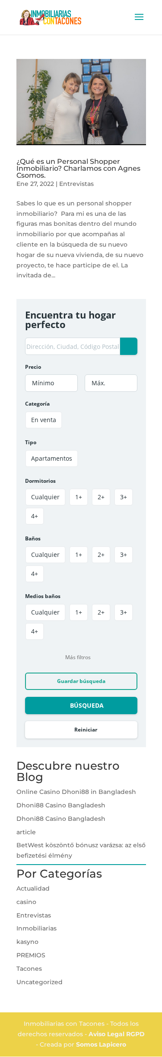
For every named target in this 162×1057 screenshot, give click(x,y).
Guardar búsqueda (81, 681)
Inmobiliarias (36, 928)
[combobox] (51, 383)
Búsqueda (87, 705)
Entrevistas (76, 184)
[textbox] (51, 383)
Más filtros (78, 657)
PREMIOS (30, 955)
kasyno (27, 942)
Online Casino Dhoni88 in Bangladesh (76, 792)
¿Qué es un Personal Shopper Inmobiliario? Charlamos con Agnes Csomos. (78, 168)
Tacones (29, 968)
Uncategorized (39, 982)
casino (26, 902)
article (26, 832)
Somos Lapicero (101, 1044)
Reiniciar (85, 729)
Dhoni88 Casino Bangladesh (60, 805)
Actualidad (33, 888)
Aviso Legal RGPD (117, 1034)
